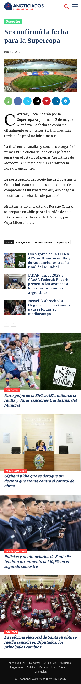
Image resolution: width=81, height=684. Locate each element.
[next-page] (13, 324)
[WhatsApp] (8, 101)
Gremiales (40, 671)
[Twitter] (27, 101)
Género (63, 667)
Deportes (12, 21)
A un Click (50, 663)
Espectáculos (47, 667)
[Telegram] (65, 101)
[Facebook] (18, 101)
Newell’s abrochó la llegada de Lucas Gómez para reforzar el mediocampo (49, 307)
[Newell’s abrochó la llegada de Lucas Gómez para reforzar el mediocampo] (15, 307)
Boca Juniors (23, 242)
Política (11, 632)
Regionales (16, 667)
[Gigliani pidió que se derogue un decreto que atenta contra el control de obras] (40, 442)
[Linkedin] (56, 101)
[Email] (37, 101)
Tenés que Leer (15, 471)
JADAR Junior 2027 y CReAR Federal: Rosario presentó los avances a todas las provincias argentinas (48, 284)
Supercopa (62, 242)
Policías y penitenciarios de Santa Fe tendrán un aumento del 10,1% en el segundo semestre (37, 561)
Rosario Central (43, 242)
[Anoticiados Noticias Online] (26, 6)
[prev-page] (6, 324)
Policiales (65, 663)
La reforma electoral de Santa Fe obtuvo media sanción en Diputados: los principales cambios (40, 642)
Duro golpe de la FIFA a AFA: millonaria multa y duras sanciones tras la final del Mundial (49, 260)
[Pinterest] (46, 101)
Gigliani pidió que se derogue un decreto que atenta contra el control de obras (39, 481)
